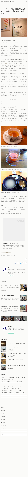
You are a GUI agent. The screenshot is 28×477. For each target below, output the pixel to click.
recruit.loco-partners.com (6, 252)
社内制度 (4, 386)
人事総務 (20, 390)
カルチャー (12, 383)
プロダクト (4, 390)
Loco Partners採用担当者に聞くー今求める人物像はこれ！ (13, 295)
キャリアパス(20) (7, 255)
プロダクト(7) (13, 255)
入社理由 (4, 383)
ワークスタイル (19, 383)
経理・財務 (4, 392)
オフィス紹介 (13, 388)
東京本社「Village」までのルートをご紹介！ (15, 359)
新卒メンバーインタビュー (7, 379)
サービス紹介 (5, 388)
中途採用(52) (3, 255)
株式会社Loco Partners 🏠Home (5, 1)
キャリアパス (18, 381)
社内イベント (11, 386)
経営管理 (11, 392)
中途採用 (4, 377)
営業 (19, 388)
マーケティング (12, 390)
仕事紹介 (19, 386)
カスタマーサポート (20, 392)
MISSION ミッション (14, 1)
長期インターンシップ (20, 377)
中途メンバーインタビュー (7, 381)
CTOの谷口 (4, 63)
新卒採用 (11, 377)
